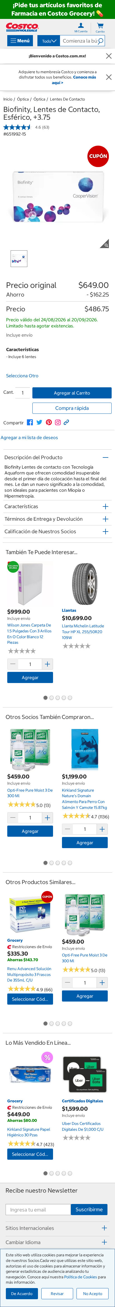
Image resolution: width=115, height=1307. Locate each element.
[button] (101, 40)
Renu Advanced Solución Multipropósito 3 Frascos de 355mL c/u (29, 974)
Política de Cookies (80, 1276)
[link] (30, 422)
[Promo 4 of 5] (63, 698)
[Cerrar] (109, 56)
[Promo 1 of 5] (45, 698)
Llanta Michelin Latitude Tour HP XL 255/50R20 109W (83, 631)
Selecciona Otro (22, 375)
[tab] (57, 1228)
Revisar (57, 1293)
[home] (22, 27)
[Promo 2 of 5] (51, 698)
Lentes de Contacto (67, 99)
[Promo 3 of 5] (57, 698)
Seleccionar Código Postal (32, 999)
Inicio (7, 99)
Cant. (8, 392)
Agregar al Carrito (72, 393)
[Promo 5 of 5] (70, 698)
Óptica (23, 99)
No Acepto (92, 1293)
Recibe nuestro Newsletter (42, 1190)
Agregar (30, 677)
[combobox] (48, 41)
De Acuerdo (21, 1293)
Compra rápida (72, 408)
